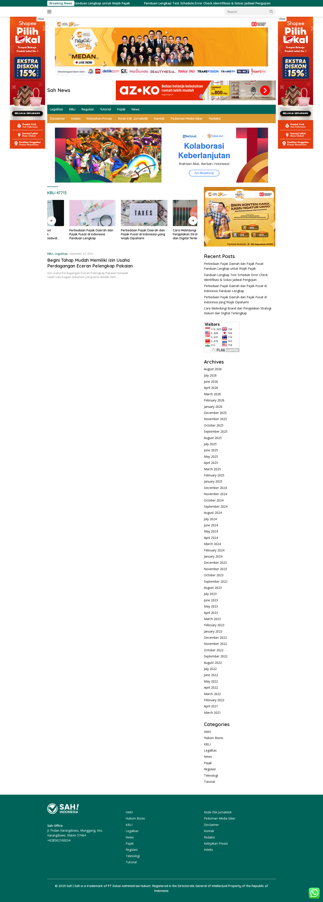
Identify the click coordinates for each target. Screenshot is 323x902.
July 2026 (210, 375)
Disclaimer (57, 119)
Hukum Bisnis (213, 738)
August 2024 (213, 512)
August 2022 (213, 662)
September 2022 (215, 656)
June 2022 (211, 675)
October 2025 (213, 425)
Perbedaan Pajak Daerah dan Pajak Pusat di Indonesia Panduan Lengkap (69, 234)
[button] (271, 11)
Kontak (159, 119)
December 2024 (215, 488)
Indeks (76, 119)
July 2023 (210, 594)
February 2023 (214, 625)
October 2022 (213, 650)
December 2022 (215, 637)
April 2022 (211, 687)
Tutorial (105, 109)
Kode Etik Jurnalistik (133, 119)
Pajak (121, 109)
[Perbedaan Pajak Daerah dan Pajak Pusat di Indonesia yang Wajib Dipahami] (122, 213)
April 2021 (211, 706)
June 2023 (211, 600)
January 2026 (213, 406)
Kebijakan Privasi (99, 119)
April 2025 (211, 463)
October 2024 (213, 500)
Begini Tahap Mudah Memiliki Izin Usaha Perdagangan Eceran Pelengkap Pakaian (90, 263)
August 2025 (213, 438)
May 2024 (211, 531)
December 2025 (215, 413)
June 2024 (211, 525)
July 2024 (210, 519)
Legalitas (56, 109)
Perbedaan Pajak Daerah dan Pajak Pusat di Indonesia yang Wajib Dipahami (121, 234)
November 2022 (215, 644)
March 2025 (212, 469)
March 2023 (212, 619)
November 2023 (215, 569)
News (136, 109)
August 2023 (213, 587)
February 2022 (214, 700)
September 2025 (215, 431)
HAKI (207, 732)
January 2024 (213, 556)
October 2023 (213, 575)
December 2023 (215, 562)
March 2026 (212, 394)
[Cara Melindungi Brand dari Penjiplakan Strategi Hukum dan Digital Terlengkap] (174, 213)
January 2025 (213, 481)
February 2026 (214, 400)
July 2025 (210, 444)
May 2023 (211, 606)
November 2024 (215, 494)
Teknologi (211, 775)
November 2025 (215, 419)
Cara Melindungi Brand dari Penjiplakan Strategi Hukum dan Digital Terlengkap (171, 234)
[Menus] (50, 11)
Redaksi (215, 119)
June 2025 (211, 450)
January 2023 (213, 631)
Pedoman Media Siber (187, 119)
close (41, 18)
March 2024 (212, 544)
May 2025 (211, 456)
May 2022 (211, 681)
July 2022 (210, 669)
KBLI (72, 109)
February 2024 (214, 550)
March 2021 (212, 712)
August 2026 (213, 369)
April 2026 (211, 388)
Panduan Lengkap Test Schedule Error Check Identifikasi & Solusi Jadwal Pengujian (179, 3)
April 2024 (211, 538)
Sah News (58, 90)
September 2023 (215, 581)
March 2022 (212, 694)
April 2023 (211, 613)
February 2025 (214, 475)
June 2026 (211, 381)
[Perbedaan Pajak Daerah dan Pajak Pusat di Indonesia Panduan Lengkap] (70, 213)
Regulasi (88, 109)
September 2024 (215, 506)
